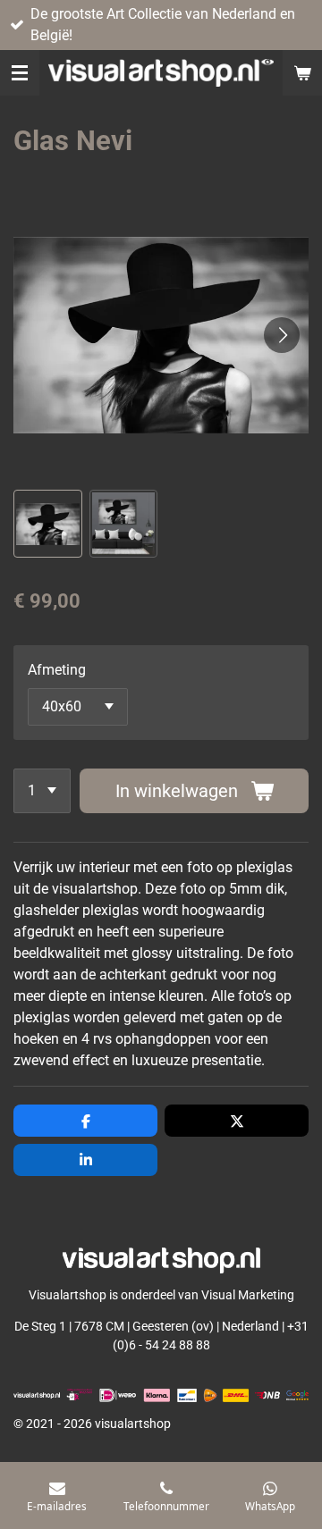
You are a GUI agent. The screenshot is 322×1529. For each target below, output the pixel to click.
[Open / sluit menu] (19, 73)
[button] (47, 524)
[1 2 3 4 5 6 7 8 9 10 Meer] (42, 791)
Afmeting (57, 669)
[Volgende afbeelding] (282, 335)
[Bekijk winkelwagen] (302, 73)
